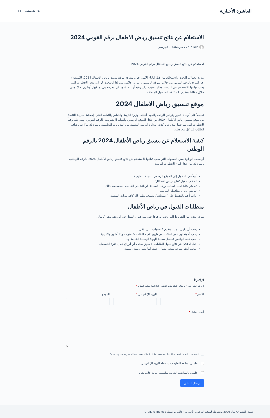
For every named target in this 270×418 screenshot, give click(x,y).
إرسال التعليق (192, 383)
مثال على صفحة (32, 11)
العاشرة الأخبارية (236, 11)
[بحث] (19, 11)
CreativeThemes (155, 411)
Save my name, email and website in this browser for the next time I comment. (154, 354)
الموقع (106, 294)
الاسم (199, 294)
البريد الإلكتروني (146, 294)
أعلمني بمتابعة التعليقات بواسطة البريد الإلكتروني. (169, 363)
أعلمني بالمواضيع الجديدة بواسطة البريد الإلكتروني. (168, 372)
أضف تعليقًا (196, 312)
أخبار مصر (163, 47)
